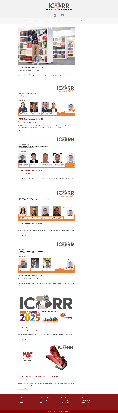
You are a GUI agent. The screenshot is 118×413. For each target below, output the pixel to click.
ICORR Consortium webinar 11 (30, 67)
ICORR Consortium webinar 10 (30, 119)
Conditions (42, 404)
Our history (21, 400)
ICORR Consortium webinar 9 (30, 170)
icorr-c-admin (22, 70)
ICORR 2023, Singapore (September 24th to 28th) (38, 376)
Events (20, 404)
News (40, 379)
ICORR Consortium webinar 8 (30, 224)
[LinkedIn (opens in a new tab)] (55, 15)
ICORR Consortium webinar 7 (30, 275)
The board (21, 402)
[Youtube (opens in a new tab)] (63, 15)
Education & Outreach (65, 402)
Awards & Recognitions (65, 404)
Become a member (44, 400)
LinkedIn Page (84, 404)
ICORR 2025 (23, 328)
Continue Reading (23, 79)
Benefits (41, 402)
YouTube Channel (84, 405)
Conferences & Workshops (66, 400)
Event (37, 70)
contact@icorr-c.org (85, 402)
